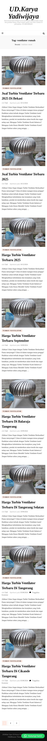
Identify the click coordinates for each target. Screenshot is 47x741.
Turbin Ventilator (12, 88)
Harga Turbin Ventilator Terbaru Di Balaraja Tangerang (18, 421)
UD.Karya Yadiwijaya (23, 12)
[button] (33, 736)
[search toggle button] (44, 34)
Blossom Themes (16, 737)
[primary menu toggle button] (3, 33)
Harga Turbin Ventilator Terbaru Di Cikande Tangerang (18, 671)
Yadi (6, 103)
